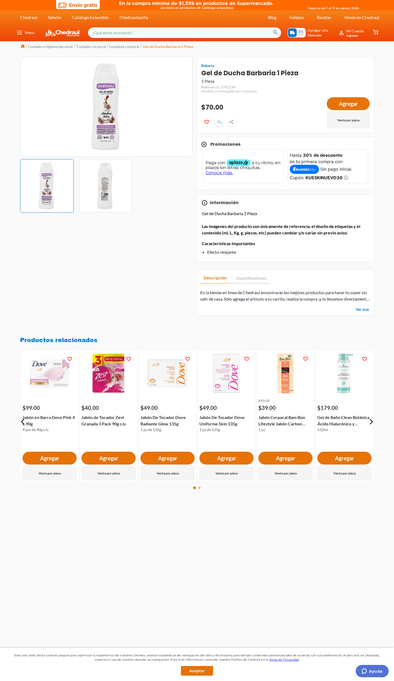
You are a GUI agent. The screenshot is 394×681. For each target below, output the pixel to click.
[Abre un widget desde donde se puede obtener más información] (372, 671)
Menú (30, 32)
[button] (22, 421)
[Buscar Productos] (275, 33)
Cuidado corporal (91, 46)
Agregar (348, 103)
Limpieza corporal (124, 46)
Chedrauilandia (134, 17)
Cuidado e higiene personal (50, 46)
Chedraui (28, 17)
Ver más (362, 309)
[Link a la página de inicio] (22, 46)
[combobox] (184, 32)
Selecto (54, 17)
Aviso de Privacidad (284, 659)
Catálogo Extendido (90, 17)
